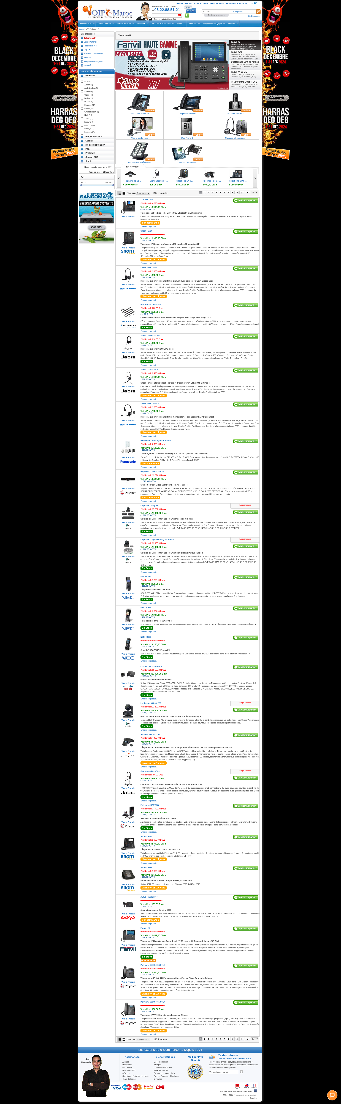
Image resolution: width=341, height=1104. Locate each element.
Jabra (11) (88, 118)
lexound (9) (89, 122)
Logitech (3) (89, 132)
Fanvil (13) (89, 108)
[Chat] (332, 1095)
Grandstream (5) (91, 112)
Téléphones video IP (187, 113)
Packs (179, 23)
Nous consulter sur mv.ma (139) (98, 167)
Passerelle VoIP (124, 23)
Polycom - (152, 472)
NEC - (145, 576)
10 (237, 193)
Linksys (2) (89, 129)
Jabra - (149, 336)
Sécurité (231, 23)
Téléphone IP (85, 23)
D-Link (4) (88, 102)
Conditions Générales (163, 1067)
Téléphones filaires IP (139, 113)
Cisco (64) (88, 95)
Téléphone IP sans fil (235, 113)
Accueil (82, 29)
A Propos (157, 1065)
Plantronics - (150, 304)
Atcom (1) (88, 85)
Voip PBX (141, 23)
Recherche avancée (216, 15)
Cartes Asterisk (104, 23)
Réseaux (193, 23)
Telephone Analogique (212, 23)
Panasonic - (155, 440)
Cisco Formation (161, 1062)
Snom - (146, 231)
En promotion (245, 505)
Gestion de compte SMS (164, 1073)
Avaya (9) (88, 91)
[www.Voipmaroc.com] (107, 10)
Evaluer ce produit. (148, 226)
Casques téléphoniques (235, 138)
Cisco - (151, 666)
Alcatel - (150, 734)
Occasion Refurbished (187, 162)
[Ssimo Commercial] (95, 1096)
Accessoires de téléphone (139, 162)
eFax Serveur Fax (161, 1070)
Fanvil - (145, 928)
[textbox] (217, 11)
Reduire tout (94, 172)
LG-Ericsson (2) (91, 125)
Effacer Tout (108, 172)
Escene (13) (89, 105)
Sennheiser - (149, 268)
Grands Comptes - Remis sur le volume (166, 1077)
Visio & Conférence (139, 138)
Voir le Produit (128, 217)
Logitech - (149, 506)
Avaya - (149, 897)
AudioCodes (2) (91, 88)
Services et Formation (160, 23)
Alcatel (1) (88, 81)
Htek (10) (88, 115)
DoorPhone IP (187, 138)
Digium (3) (88, 98)
